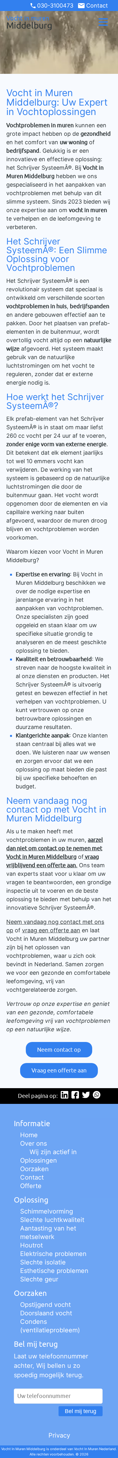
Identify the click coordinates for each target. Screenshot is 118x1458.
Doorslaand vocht (46, 1313)
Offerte (31, 1186)
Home (29, 1135)
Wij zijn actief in (53, 1152)
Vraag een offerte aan (59, 1070)
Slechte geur (39, 1279)
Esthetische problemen (54, 1270)
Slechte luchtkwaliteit (52, 1220)
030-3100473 (55, 5)
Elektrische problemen (53, 1254)
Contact (97, 5)
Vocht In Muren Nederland (95, 1449)
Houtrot (31, 1245)
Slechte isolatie (43, 1262)
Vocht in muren (29, 22)
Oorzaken (34, 1169)
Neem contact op (59, 1049)
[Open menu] (103, 22)
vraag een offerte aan (51, 930)
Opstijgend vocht (45, 1304)
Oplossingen (38, 1160)
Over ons (33, 1143)
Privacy (59, 1435)
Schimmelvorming (46, 1211)
